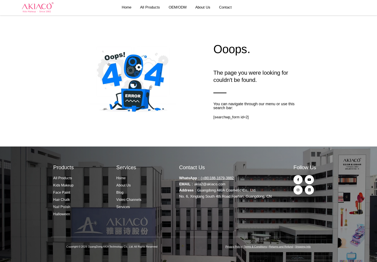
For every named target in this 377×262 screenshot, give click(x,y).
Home (126, 7)
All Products (150, 7)
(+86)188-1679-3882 (217, 178)
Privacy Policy (233, 246)
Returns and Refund (281, 246)
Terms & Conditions (255, 246)
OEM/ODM (178, 7)
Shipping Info (303, 246)
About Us (202, 7)
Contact (225, 7)
